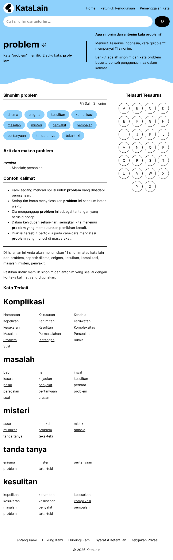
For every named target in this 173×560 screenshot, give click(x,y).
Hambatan (11, 315)
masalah (14, 125)
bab (6, 372)
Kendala (80, 315)
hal (41, 372)
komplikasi (84, 114)
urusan (44, 397)
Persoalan (81, 334)
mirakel (44, 423)
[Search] (162, 21)
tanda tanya (45, 135)
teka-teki (73, 135)
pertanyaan (17, 135)
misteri (36, 125)
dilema (13, 114)
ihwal (78, 372)
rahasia (79, 430)
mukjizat (10, 430)
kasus (7, 378)
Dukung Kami (52, 540)
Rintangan (46, 340)
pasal (7, 385)
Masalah (9, 334)
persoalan (84, 125)
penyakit (59, 125)
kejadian (45, 378)
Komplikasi (23, 301)
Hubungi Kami (79, 540)
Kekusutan (47, 315)
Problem (10, 340)
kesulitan (58, 114)
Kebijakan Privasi (144, 540)
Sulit (6, 346)
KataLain (31, 8)
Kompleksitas (84, 327)
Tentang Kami (26, 540)
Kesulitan (46, 327)
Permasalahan (50, 334)
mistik (78, 423)
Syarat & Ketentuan (111, 540)
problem (80, 391)
